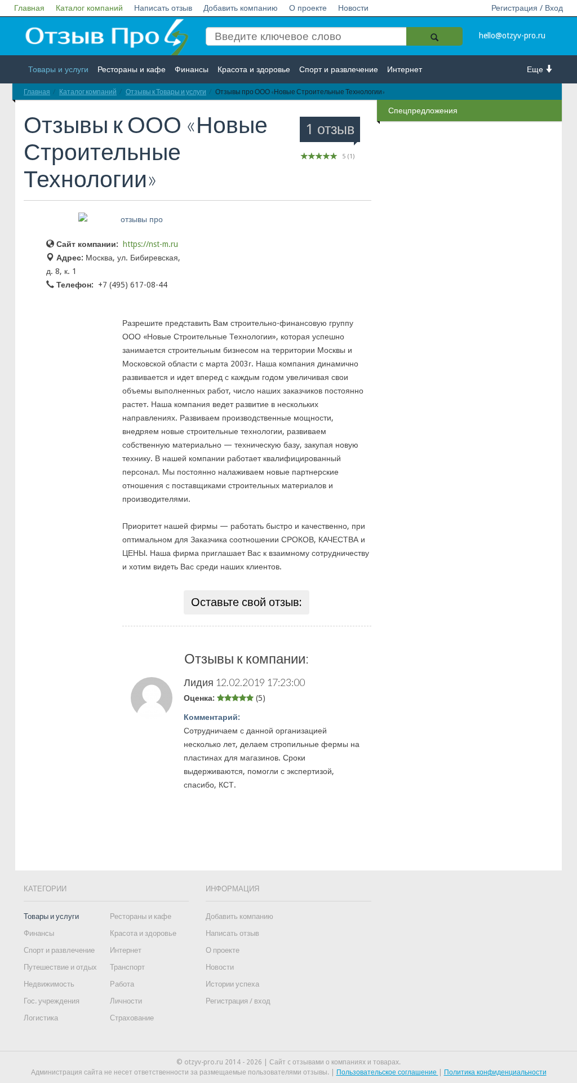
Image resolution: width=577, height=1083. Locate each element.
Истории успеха (232, 984)
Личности (126, 1001)
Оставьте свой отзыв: (246, 602)
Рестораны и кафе (131, 69)
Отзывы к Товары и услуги (166, 91)
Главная (29, 7)
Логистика (41, 1018)
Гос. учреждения (51, 1001)
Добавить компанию (240, 7)
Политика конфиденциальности (495, 1072)
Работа (122, 984)
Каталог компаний (89, 7)
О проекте (308, 7)
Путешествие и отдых (60, 967)
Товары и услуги (58, 69)
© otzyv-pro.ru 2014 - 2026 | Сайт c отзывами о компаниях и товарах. (288, 1062)
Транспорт (127, 967)
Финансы (191, 69)
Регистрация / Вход (527, 7)
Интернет (404, 69)
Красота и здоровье (254, 69)
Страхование (132, 1018)
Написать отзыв (163, 7)
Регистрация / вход (238, 1001)
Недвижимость (49, 984)
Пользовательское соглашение (387, 1072)
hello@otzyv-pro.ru (512, 35)
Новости (353, 7)
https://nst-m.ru (150, 244)
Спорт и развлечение (338, 69)
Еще (536, 69)
